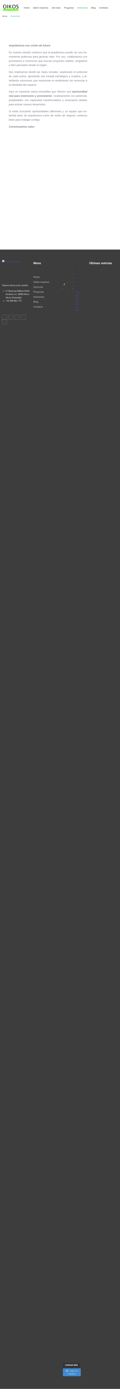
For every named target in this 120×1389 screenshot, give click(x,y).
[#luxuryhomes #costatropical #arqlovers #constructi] (79, 349)
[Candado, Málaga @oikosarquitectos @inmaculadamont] (64, 931)
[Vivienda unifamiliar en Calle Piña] (79, 1250)
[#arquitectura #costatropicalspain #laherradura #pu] (69, 357)
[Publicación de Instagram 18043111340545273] (69, 731)
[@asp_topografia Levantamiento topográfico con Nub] (74, 1294)
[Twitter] (10, 317)
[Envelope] (4, 317)
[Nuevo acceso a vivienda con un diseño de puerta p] (69, 1139)
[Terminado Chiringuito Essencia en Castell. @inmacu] (74, 937)
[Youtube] (4, 322)
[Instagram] (17, 317)
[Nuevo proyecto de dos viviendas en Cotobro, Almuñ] (64, 1086)
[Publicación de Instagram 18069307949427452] (64, 341)
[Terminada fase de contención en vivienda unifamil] (69, 966)
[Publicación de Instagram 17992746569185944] (64, 1255)
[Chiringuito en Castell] (79, 1063)
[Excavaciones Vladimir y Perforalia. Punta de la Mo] (79, 736)
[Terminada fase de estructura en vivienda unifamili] (79, 938)
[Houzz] (23, 317)
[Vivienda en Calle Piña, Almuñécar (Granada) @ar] (74, 794)
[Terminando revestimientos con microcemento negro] (74, 1082)
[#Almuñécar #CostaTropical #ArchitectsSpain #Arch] (74, 509)
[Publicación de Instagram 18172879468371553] (64, 731)
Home (4, 16)
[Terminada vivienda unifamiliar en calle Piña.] (69, 1259)
